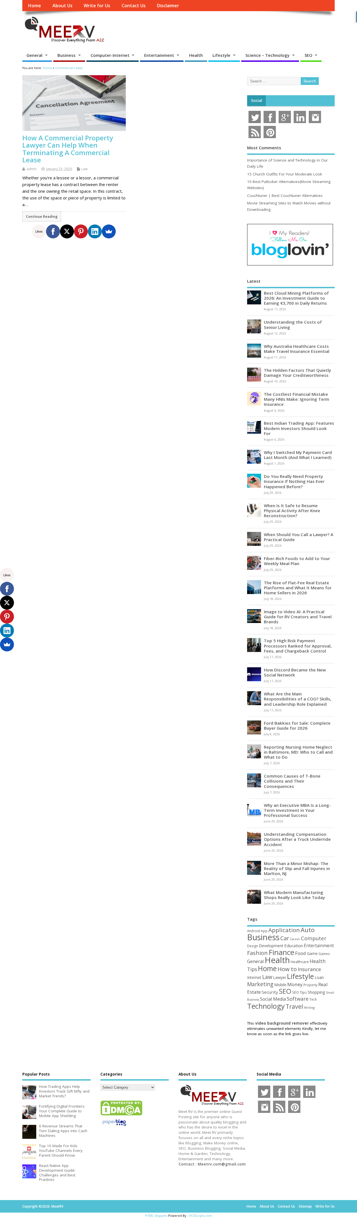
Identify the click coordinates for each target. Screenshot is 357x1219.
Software (297, 998)
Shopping (316, 992)
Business (66, 55)
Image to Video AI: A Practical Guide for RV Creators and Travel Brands (298, 616)
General (34, 55)
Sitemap (305, 1206)
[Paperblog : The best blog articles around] (114, 1126)
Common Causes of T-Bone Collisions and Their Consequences (292, 781)
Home (34, 6)
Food (300, 953)
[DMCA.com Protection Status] (121, 1115)
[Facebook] (53, 231)
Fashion (257, 953)
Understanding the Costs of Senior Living (293, 324)
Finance (281, 952)
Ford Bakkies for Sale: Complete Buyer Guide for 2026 (297, 725)
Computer (313, 938)
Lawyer (279, 977)
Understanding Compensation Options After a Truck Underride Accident (297, 839)
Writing (309, 1007)
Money (295, 984)
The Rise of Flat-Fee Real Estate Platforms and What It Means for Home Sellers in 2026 (298, 587)
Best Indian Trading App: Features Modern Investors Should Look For (299, 428)
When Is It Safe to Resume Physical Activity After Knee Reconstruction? (292, 510)
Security (270, 992)
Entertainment (159, 55)
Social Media (273, 999)
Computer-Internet (110, 55)
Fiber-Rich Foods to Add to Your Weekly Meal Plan (297, 561)
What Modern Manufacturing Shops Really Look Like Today (294, 895)
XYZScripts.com (200, 1215)
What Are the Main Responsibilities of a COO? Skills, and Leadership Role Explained (297, 699)
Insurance (309, 969)
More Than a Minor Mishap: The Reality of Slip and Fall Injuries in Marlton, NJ (297, 868)
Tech (313, 999)
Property (310, 985)
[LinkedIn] (95, 231)
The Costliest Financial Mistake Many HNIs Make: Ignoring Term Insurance (296, 399)
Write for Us (97, 6)
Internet (254, 977)
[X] (67, 231)
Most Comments (264, 147)
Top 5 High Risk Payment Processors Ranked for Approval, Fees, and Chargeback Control (298, 645)
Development (271, 945)
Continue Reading (41, 216)
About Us (62, 6)
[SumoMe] (109, 231)
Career (295, 939)
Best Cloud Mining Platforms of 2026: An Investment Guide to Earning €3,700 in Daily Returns (296, 298)
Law (84, 169)
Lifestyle (221, 55)
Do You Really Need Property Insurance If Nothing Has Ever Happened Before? (294, 481)
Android (253, 931)
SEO (308, 55)
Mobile (280, 984)
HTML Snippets (156, 1215)
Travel (294, 1006)
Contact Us (134, 6)
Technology (266, 1006)
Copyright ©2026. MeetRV (42, 1206)
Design (252, 946)
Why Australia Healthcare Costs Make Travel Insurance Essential (296, 348)
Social (256, 100)
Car (284, 938)
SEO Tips (299, 992)
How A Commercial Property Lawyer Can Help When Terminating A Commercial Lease (67, 148)
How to (287, 969)
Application (284, 930)
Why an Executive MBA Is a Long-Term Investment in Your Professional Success (297, 810)
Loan (319, 977)
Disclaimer (168, 6)
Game (312, 953)
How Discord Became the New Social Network (295, 672)
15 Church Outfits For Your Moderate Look (284, 174)
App (264, 931)
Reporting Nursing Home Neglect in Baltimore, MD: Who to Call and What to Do (298, 752)
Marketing (260, 984)
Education (293, 945)
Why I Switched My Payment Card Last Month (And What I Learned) (298, 455)
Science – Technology (267, 55)
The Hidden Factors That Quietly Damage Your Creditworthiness (297, 372)
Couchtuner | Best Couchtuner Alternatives (285, 195)
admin (31, 169)
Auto (308, 929)
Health (196, 55)
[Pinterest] (81, 231)
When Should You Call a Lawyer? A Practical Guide (298, 537)
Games (324, 953)
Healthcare (300, 961)
